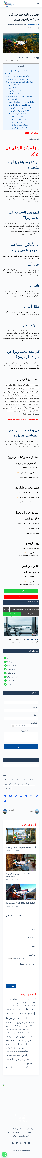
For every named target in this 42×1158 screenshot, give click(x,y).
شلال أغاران (15, 91)
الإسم (36, 699)
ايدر (30, 1029)
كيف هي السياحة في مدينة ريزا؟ (18, 79)
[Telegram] (31, 795)
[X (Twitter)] (10, 795)
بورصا (14, 1029)
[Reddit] (26, 795)
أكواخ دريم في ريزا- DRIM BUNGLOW (20, 903)
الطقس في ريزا (12, 99)
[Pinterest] (15, 795)
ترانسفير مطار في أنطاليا (24, 1032)
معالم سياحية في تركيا (16, 1067)
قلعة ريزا (14, 88)
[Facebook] (5, 795)
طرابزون (7, 788)
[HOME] (38, 24)
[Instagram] (17, 1143)
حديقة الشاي (15, 93)
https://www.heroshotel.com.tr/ (29, 477)
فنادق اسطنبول (11, 1055)
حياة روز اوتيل (18, 116)
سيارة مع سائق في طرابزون (24, 784)
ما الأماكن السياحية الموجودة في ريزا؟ (20, 82)
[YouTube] (25, 1143)
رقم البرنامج (34, 707)
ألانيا (7, 999)
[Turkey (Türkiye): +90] (13, 726)
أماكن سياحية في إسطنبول (28, 1002)
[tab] (35, 609)
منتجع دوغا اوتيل (19, 125)
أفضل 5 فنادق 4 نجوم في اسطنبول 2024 (21, 847)
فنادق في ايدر (15, 122)
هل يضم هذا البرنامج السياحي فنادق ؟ (20, 102)
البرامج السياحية (24, 27)
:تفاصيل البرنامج (19, 128)
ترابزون (24, 779)
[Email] (5, 800)
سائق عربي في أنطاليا (12, 1037)
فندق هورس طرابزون (21, 108)
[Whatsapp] (4, 1154)
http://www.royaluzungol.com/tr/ (29, 555)
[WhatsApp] (37, 795)
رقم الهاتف (34, 723)
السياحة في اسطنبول (19, 1013)
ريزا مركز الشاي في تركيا (13, 73)
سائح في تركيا (9, 1032)
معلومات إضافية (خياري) (29, 731)
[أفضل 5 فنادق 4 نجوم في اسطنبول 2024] (21, 836)
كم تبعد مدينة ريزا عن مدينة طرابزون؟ (20, 96)
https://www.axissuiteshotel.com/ (29, 502)
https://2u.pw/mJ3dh (32, 533)
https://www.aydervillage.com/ (29, 584)
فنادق (18, 1055)
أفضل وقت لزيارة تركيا (24, 999)
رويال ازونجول (18, 119)
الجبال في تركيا (21, 1009)
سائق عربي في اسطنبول (22, 1040)
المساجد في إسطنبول (24, 1026)
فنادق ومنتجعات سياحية (14, 1129)
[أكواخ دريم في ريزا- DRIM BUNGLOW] (21, 892)
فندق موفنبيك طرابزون (21, 111)
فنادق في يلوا (13, 1063)
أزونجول (33, 999)
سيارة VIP (9, 1044)
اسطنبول (29, 1009)
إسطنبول (13, 1005)
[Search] (34, 3)
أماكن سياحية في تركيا (13, 1002)
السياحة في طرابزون (11, 779)
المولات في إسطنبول (12, 1026)
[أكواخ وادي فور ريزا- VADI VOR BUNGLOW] (21, 862)
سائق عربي (8, 784)
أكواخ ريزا (13, 999)
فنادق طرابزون (22, 1059)
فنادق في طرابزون (20, 1063)
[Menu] (38, 4)
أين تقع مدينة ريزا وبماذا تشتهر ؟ (18, 76)
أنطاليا (33, 1005)
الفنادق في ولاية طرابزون (19, 105)
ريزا (32, 779)
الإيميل (36, 715)
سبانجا (9, 1040)
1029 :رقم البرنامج (20, 70)
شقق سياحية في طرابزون (13, 1051)
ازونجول (8, 1005)
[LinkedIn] (21, 795)
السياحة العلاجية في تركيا (21, 1136)
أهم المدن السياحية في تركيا (24, 1005)
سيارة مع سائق (29, 1132)
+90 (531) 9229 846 (21, 1118)
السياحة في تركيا (16, 1018)
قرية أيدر (14, 85)
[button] (21, 591)
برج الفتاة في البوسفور (23, 1029)
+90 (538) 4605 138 (21, 1121)
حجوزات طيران (30, 1129)
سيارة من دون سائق (14, 1132)
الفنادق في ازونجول (17, 113)
